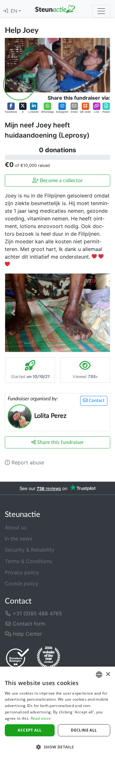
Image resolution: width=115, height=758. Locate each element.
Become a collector (61, 180)
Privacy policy (22, 572)
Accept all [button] (30, 730)
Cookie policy (21, 583)
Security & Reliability (29, 550)
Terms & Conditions (28, 561)
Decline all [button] (84, 730)
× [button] (107, 674)
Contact (96, 400)
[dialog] (57, 712)
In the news (18, 538)
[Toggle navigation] (101, 11)
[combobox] (99, 674)
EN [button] (15, 11)
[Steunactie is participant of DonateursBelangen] (17, 658)
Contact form (28, 623)
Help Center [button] (26, 634)
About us (16, 527)
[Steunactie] (55, 9)
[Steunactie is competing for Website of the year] (48, 658)
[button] (11, 108)
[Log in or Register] (5, 11)
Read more (41, 718)
